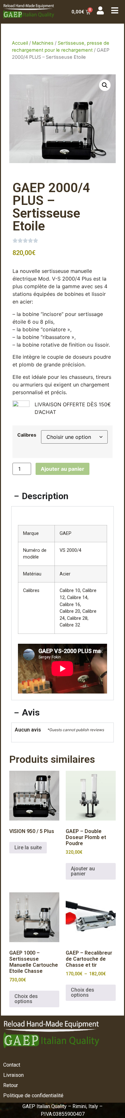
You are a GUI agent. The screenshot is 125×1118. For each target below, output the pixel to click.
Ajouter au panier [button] (83, 871)
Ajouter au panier (62, 469)
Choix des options (26, 998)
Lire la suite (28, 847)
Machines (43, 43)
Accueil (20, 43)
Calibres (26, 435)
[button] (105, 85)
